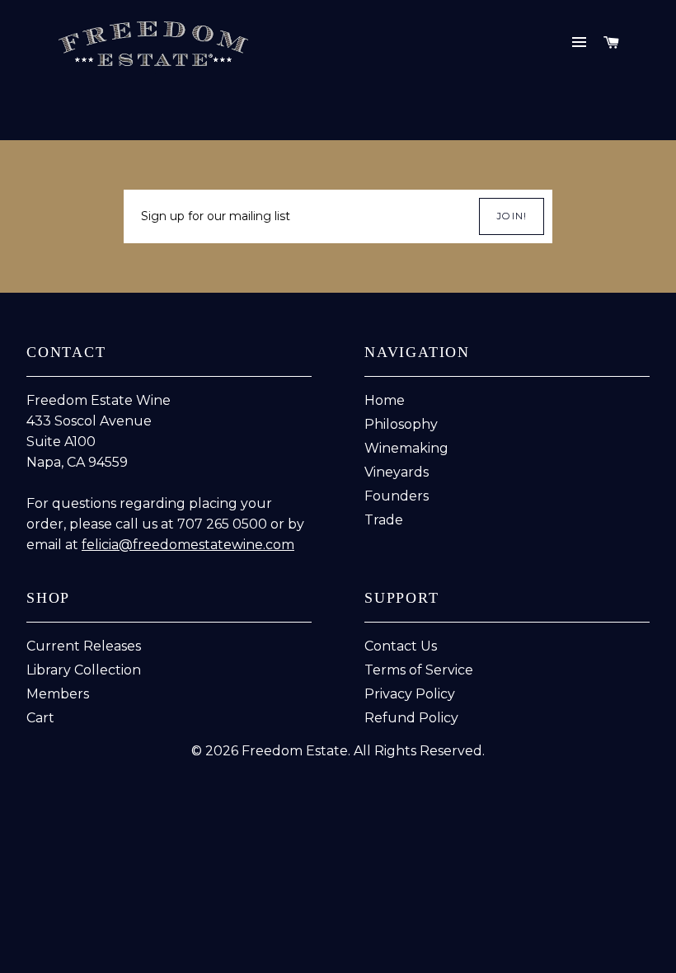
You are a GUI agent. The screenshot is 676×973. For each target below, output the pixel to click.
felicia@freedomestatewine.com (188, 544)
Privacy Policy (409, 694)
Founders (396, 496)
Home (384, 400)
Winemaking (406, 448)
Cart (40, 718)
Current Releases (83, 646)
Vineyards (396, 472)
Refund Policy (411, 718)
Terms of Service (418, 670)
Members (57, 694)
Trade (383, 520)
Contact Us (400, 646)
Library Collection (83, 670)
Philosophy (401, 424)
